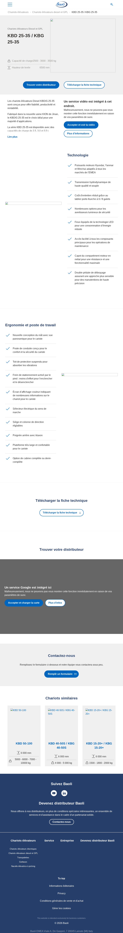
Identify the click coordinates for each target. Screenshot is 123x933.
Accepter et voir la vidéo (81, 125)
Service (49, 840)
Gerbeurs (23, 862)
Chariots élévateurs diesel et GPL (50, 12)
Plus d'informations (78, 133)
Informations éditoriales (61, 886)
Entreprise (67, 840)
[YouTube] (54, 793)
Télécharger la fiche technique (84, 85)
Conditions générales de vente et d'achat (61, 901)
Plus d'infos (55, 603)
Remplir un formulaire (60, 674)
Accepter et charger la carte (23, 603)
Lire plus (12, 137)
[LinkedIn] (64, 793)
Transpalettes (23, 858)
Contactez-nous (61, 822)
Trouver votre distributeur (41, 85)
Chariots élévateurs (18, 12)
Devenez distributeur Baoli (97, 840)
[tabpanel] (24, 736)
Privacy (62, 893)
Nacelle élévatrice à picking (23, 866)
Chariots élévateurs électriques (23, 849)
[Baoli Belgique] (61, 4)
